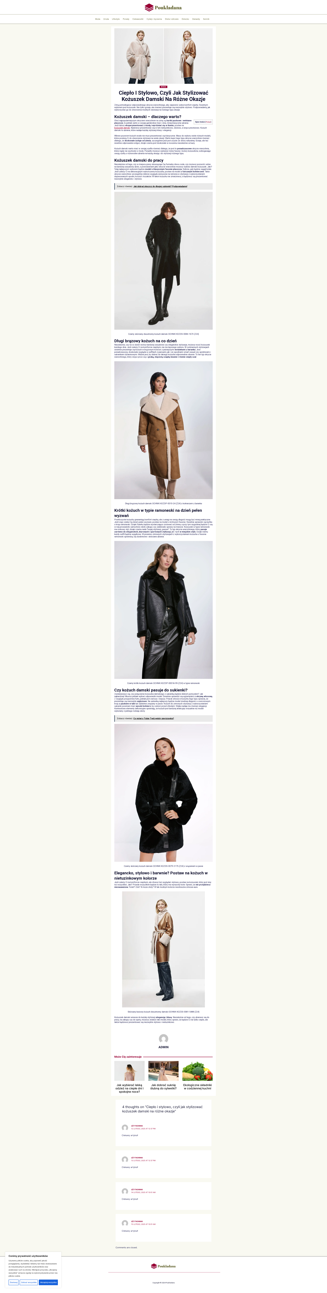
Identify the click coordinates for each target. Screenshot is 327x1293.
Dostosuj (13, 1282)
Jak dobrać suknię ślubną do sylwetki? (163, 1086)
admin (164, 1047)
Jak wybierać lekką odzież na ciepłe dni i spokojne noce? (129, 1088)
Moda (163, 87)
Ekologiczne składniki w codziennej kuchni (197, 1086)
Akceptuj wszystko (48, 1282)
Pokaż (208, 122)
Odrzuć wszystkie (29, 1282)
